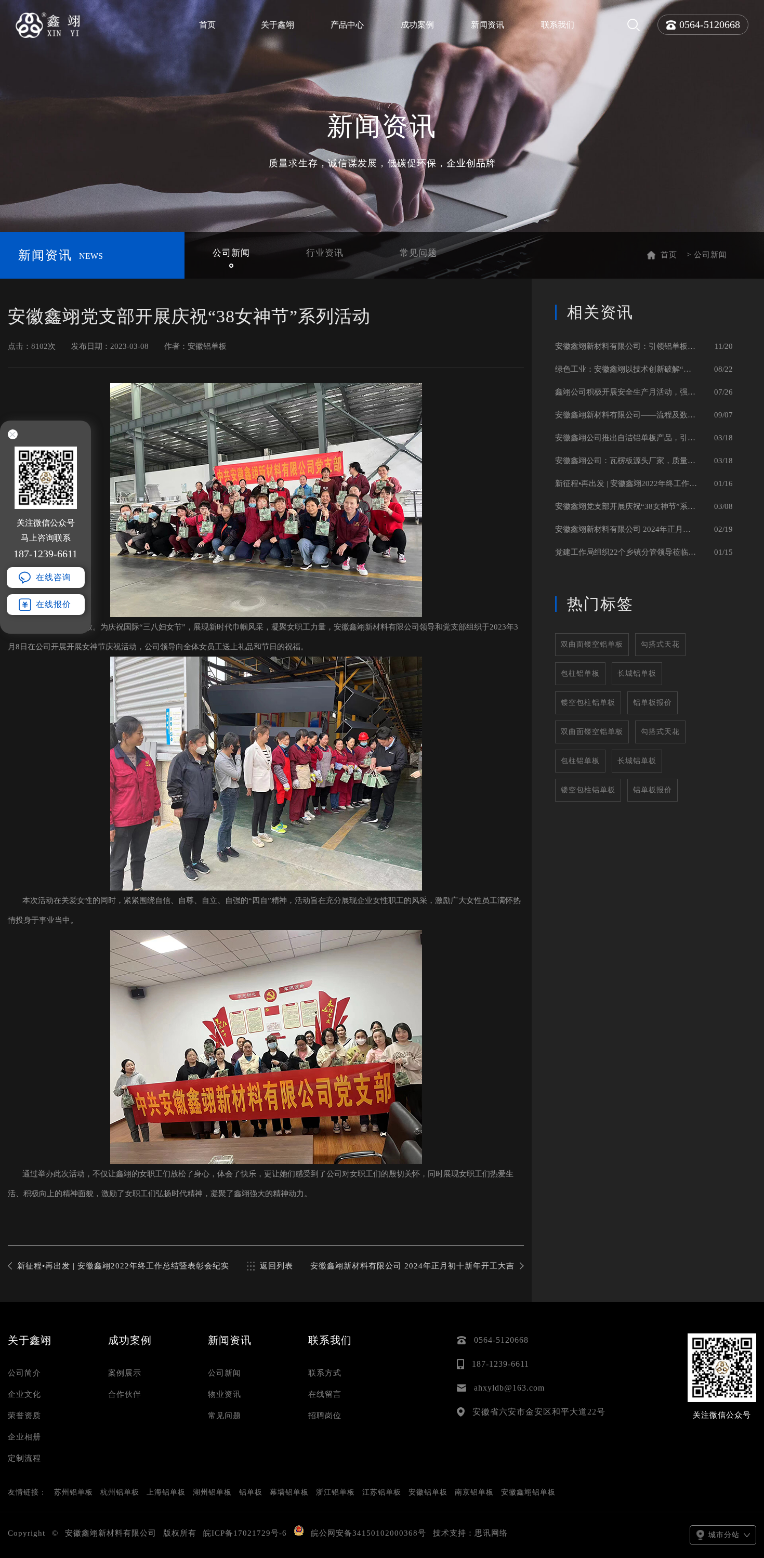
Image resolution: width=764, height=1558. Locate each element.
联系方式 (324, 1373)
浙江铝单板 (335, 1492)
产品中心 (347, 24)
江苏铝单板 (381, 1492)
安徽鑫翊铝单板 (528, 1492)
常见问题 (224, 1415)
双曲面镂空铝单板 (592, 644)
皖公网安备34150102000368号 (368, 1533)
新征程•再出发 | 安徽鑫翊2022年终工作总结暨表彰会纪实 (123, 1266)
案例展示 (124, 1373)
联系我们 (557, 24)
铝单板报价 (652, 702)
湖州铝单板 (212, 1492)
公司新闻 (224, 1373)
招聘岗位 (324, 1415)
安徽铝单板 (428, 1492)
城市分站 (724, 1535)
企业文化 (24, 1394)
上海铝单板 (166, 1492)
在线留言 (324, 1394)
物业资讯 (224, 1394)
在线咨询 (53, 577)
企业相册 (24, 1437)
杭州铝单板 (119, 1492)
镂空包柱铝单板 (588, 702)
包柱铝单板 (580, 673)
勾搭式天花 (660, 644)
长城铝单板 (636, 673)
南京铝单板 (474, 1492)
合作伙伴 (124, 1394)
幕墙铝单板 (289, 1492)
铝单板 (250, 1492)
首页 (207, 24)
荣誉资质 (24, 1415)
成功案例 (417, 24)
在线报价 (53, 604)
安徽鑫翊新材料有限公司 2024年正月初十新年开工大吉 (412, 1266)
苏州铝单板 (73, 1492)
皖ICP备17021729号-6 (245, 1533)
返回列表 (276, 1266)
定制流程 (24, 1458)
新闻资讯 (487, 24)
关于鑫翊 (277, 24)
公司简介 (24, 1373)
